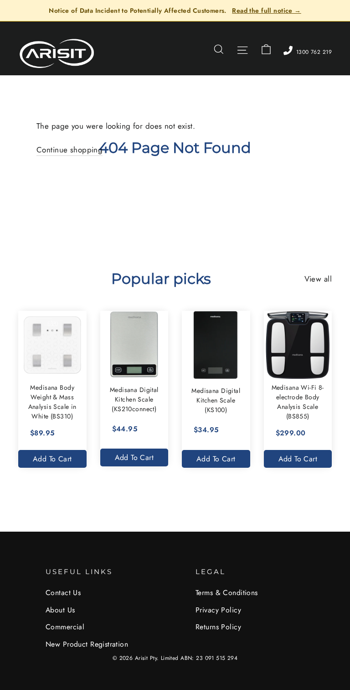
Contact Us (63, 592)
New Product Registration (87, 644)
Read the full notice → (266, 10)
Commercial (65, 627)
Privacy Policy (218, 610)
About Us (60, 610)
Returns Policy (218, 627)
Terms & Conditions (227, 592)
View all (318, 278)
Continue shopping (69, 149)
